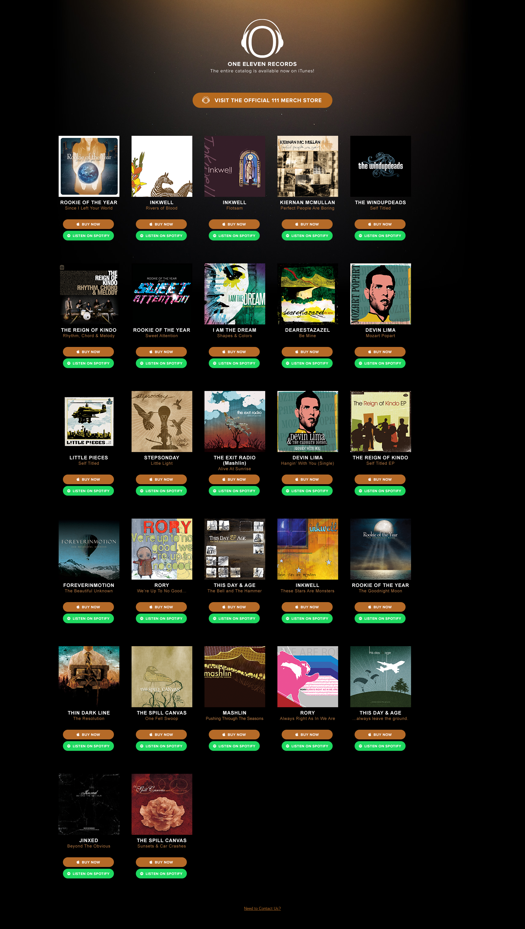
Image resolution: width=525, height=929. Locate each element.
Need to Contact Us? (262, 908)
